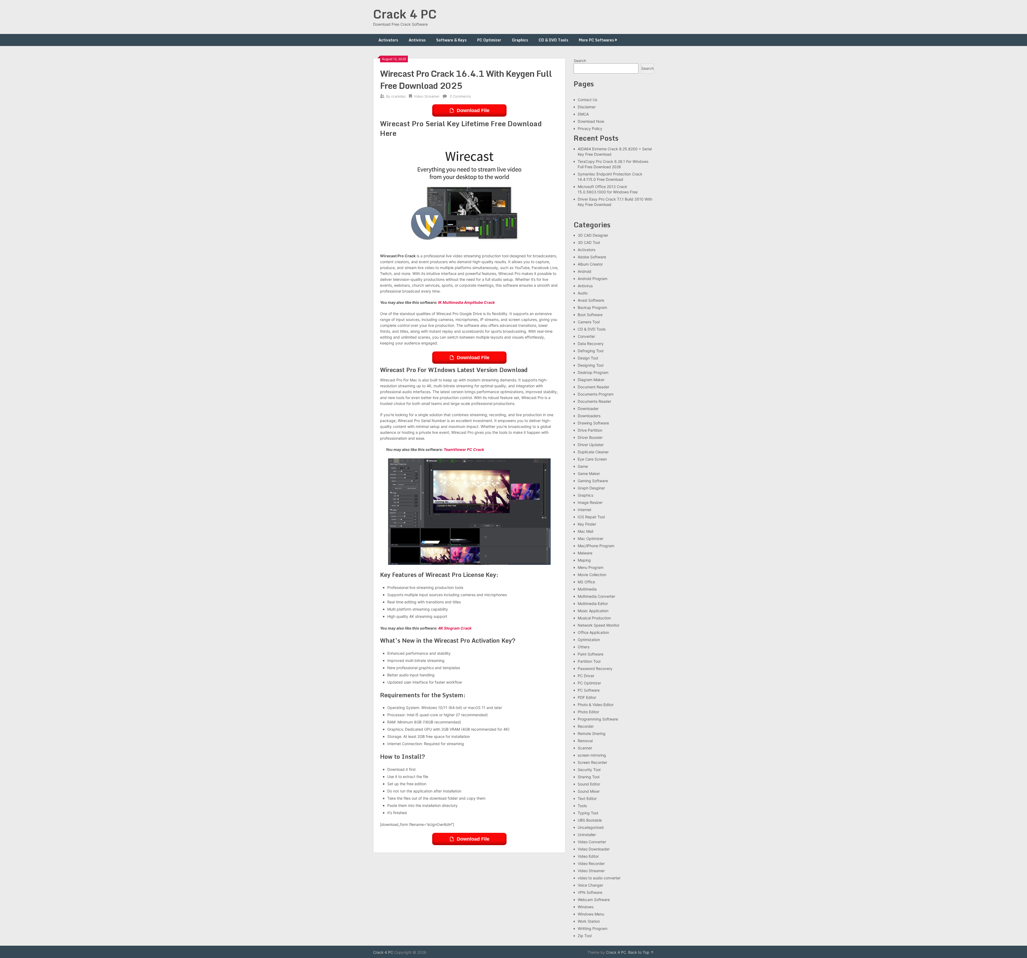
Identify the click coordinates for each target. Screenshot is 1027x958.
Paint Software (590, 654)
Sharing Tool (588, 777)
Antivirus (417, 40)
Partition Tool (589, 661)
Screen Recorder (592, 762)
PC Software (589, 690)
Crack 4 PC (405, 14)
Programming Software (598, 719)
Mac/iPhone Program (596, 545)
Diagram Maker (591, 379)
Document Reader (593, 387)
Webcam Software (594, 899)
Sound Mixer (589, 791)
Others (583, 647)
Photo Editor (588, 712)
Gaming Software (593, 480)
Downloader (588, 408)
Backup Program (592, 307)
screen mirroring (592, 755)
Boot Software (590, 314)
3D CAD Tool (589, 242)
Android (584, 271)
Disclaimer (587, 107)
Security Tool (589, 769)
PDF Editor (587, 697)
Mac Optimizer (590, 538)
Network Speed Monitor (598, 625)
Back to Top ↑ (641, 952)
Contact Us (587, 99)
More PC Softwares (596, 40)
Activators (388, 40)
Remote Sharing (592, 733)
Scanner (585, 748)
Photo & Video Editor (596, 704)
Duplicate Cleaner (593, 452)
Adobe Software (592, 257)
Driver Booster (590, 437)
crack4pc (398, 96)
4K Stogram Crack (455, 628)
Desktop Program (593, 372)
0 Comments (460, 96)
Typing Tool (588, 813)
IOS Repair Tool (591, 517)
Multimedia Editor (593, 603)
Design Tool (588, 358)
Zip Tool (585, 935)
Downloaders (589, 415)
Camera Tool (589, 322)
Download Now (591, 121)
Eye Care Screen (592, 459)
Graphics (520, 40)
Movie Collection (592, 574)
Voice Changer (590, 885)
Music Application (593, 610)
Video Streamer (427, 96)
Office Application (593, 632)
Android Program (592, 278)
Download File (473, 110)
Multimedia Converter (596, 596)
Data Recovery (591, 343)
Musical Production (594, 618)
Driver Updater (591, 444)
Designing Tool (590, 365)
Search (580, 60)
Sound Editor (589, 784)
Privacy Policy (590, 128)
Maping (584, 560)
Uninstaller (587, 834)
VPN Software (590, 892)
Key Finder (587, 524)
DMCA (583, 114)
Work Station (589, 921)
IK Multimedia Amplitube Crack (466, 302)
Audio (583, 293)
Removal (585, 740)
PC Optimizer (489, 40)
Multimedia (587, 589)
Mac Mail (585, 531)
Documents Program (596, 394)
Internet (584, 509)
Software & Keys (451, 40)
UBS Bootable (590, 820)
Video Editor (588, 856)
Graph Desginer (591, 488)
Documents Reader (594, 401)
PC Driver (586, 675)
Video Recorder (591, 863)
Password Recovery (595, 668)
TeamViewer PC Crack (464, 449)
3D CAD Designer (593, 235)
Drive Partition (590, 430)
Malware (585, 553)
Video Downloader (594, 849)
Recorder (586, 726)
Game (583, 466)
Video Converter (592, 842)
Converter (586, 336)
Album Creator (590, 264)
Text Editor (587, 798)
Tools (582, 805)
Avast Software (591, 300)
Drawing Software (593, 423)
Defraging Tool (590, 350)
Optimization (589, 639)
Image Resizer (590, 502)
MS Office (586, 582)
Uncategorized (591, 827)
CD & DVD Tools (553, 40)
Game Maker (589, 473)
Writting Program (592, 928)
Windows (585, 907)
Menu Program (590, 567)
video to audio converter (599, 878)
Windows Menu (591, 914)
